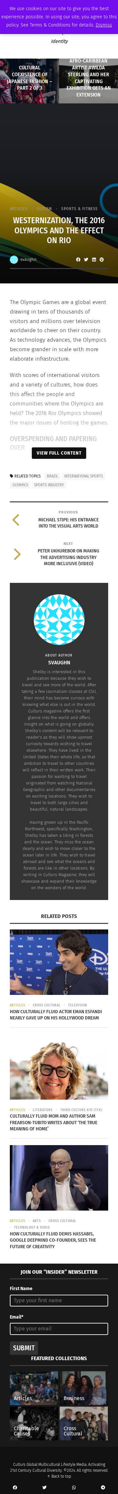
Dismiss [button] (104, 25)
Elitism (44, 209)
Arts (37, 1221)
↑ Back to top (59, 1476)
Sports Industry (49, 485)
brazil (52, 476)
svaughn (28, 259)
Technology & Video (32, 1227)
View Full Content (59, 453)
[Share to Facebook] (78, 259)
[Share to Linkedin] (94, 259)
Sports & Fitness (79, 209)
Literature (43, 1110)
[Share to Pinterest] (102, 259)
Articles (19, 209)
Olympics (20, 485)
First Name (21, 1288)
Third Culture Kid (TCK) (81, 1110)
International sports (83, 476)
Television (77, 1005)
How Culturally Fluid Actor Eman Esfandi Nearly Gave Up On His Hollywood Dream (56, 1015)
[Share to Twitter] (86, 259)
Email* (16, 1317)
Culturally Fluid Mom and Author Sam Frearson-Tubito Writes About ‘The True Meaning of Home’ (53, 1122)
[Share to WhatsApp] (73, 1488)
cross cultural (47, 1005)
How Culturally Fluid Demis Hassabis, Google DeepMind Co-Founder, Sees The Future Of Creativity (53, 1240)
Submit (24, 1348)
